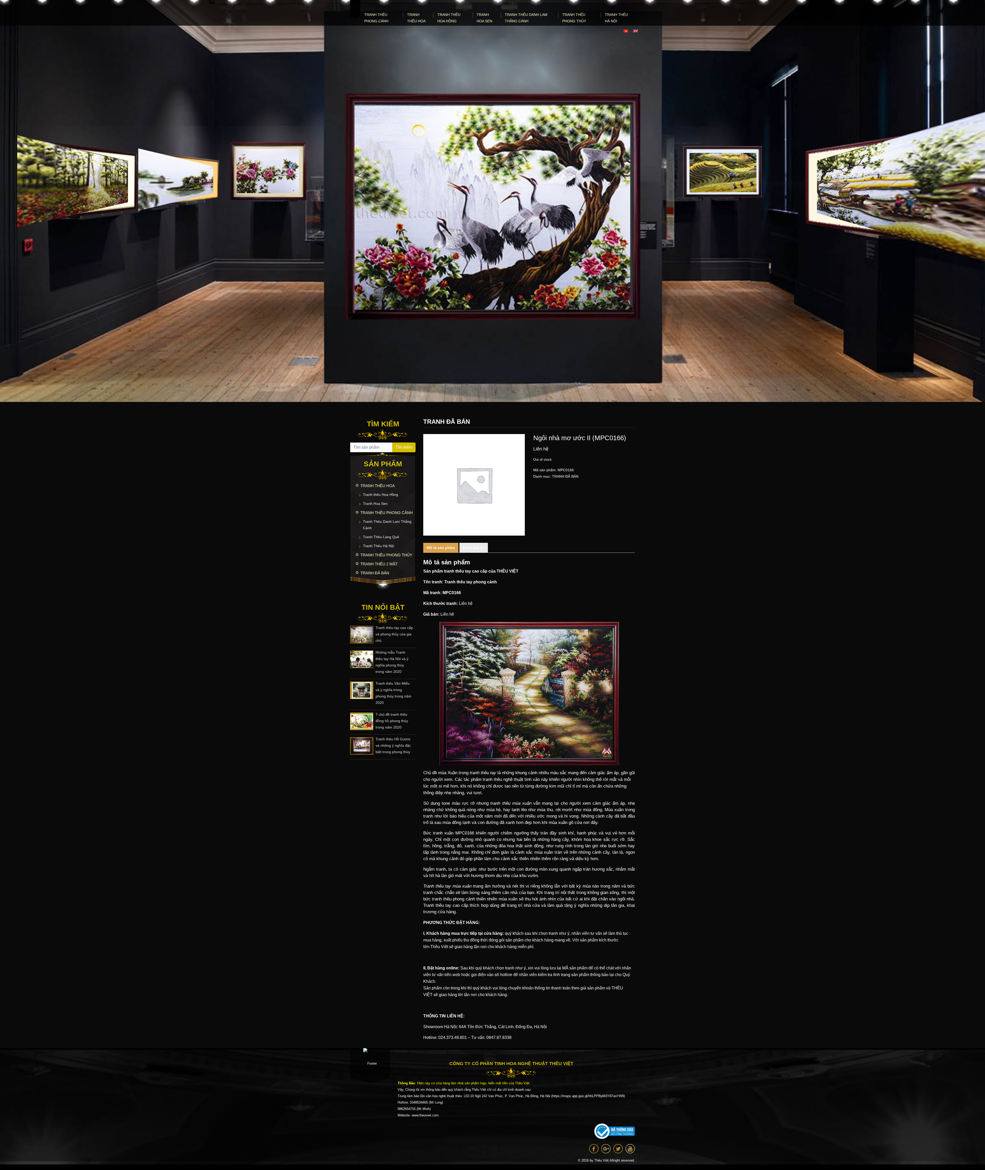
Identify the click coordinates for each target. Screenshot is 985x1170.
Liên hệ (465, 603)
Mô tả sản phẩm (441, 548)
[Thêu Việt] (355, 9)
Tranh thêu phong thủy (574, 18)
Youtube (630, 1148)
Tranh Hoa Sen (484, 18)
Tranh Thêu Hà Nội (616, 18)
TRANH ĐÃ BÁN (374, 573)
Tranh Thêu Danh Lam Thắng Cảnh (526, 18)
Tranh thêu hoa (416, 18)
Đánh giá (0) (473, 548)
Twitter (618, 1148)
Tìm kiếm (404, 447)
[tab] (440, 548)
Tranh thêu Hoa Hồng (448, 18)
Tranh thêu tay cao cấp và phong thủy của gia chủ (394, 634)
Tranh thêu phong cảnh (376, 18)
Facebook (594, 1148)
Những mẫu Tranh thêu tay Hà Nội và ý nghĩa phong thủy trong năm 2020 (392, 662)
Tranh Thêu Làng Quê (381, 537)
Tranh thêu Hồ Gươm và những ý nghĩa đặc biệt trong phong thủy (393, 745)
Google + (606, 1148)
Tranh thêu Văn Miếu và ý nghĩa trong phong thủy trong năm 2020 (393, 693)
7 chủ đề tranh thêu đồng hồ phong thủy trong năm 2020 (392, 720)
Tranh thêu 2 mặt (379, 564)
